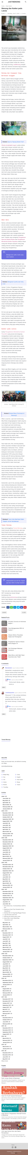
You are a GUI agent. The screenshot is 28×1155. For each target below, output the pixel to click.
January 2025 (7, 835)
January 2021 (7, 951)
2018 (3, 986)
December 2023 (8, 864)
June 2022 (6, 903)
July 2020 (6, 964)
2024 (4, 837)
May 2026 (6, 800)
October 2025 (7, 817)
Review (5, 784)
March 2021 (7, 947)
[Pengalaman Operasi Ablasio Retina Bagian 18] (4, 643)
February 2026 (7, 806)
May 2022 (6, 922)
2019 (3, 978)
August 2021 (7, 937)
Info (4, 779)
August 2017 (7, 1007)
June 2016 (6, 1021)
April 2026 (6, 802)
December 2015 (7, 1028)
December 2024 (8, 839)
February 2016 (7, 1023)
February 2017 (7, 1013)
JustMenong (14, 2)
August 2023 (7, 872)
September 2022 (8, 897)
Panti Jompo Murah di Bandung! (10, 1078)
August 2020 (7, 961)
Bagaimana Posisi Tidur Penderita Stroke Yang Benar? (14, 910)
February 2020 (7, 974)
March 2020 (7, 972)
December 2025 (8, 813)
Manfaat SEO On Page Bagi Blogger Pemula (15, 912)
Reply (3, 687)
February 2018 (7, 992)
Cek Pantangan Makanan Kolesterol (15, 649)
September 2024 (8, 846)
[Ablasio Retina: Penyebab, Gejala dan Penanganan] (4, 637)
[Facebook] (7, 607)
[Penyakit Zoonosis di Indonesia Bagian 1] (4, 623)
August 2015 (7, 1034)
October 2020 (7, 957)
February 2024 (7, 858)
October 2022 (7, 895)
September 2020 (8, 959)
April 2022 (6, 924)
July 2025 (6, 823)
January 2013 (7, 1048)
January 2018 (7, 995)
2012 (3, 1050)
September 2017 (8, 1005)
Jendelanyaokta (9, 692)
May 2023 (6, 879)
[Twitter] (11, 607)
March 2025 (7, 831)
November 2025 (8, 815)
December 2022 (8, 891)
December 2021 (7, 933)
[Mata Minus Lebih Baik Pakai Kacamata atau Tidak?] (4, 657)
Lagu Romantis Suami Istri (10, 914)
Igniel (16, 1153)
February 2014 (7, 1040)
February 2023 (7, 885)
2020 (4, 953)
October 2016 (7, 1019)
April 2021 (6, 945)
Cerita (18, 774)
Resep (18, 782)
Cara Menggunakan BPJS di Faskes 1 (16, 629)
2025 (4, 810)
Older (24, 612)
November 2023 (8, 866)
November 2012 (8, 1054)
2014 (3, 1036)
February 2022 (7, 928)
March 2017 (6, 1011)
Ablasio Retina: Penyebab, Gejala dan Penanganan (15, 635)
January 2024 (7, 860)
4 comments (25, 13)
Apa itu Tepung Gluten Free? (16, 142)
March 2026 (7, 804)
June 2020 (6, 966)
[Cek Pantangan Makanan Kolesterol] (4, 650)
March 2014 (6, 1038)
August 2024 (7, 848)
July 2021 (6, 939)
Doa (4, 777)
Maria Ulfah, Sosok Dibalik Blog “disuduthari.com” (11, 919)
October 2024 (7, 844)
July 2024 (6, 850)
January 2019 (7, 984)
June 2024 (6, 852)
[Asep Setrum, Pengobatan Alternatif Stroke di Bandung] (14, 1111)
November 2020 (8, 955)
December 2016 (7, 1017)
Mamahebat (8, 668)
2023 (4, 862)
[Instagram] (13, 1147)
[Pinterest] (25, 607)
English (18, 777)
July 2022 (6, 901)
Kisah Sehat (20, 779)
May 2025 (6, 827)
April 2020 (6, 970)
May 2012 (6, 1059)
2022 (3, 889)
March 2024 (7, 856)
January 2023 (7, 887)
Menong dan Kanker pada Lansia (12, 916)
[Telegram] (14, 607)
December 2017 (7, 999)
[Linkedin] (21, 607)
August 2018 (7, 988)
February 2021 (7, 949)
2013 (3, 1044)
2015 (3, 1026)
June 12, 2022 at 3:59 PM (17, 679)
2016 (3, 1015)
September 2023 (8, 870)
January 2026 (7, 808)
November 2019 (7, 980)
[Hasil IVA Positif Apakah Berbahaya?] (14, 1094)
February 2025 (8, 833)
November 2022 (8, 893)
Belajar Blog (6, 774)
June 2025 (6, 825)
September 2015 (8, 1032)
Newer (4, 612)
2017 (3, 997)
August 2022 (7, 899)
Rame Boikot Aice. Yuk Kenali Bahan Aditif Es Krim (15, 906)
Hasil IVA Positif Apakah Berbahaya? (11, 1096)
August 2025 (7, 821)
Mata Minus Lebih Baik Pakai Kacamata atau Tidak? (16, 656)
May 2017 (6, 1009)
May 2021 (6, 943)
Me (10, 679)
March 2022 (7, 926)
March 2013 (6, 1046)
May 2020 (6, 968)
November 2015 (7, 1030)
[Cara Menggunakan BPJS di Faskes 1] (4, 630)
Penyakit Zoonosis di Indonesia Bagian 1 (17, 622)
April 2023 (6, 881)
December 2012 (7, 1052)
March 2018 (7, 990)
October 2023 (7, 868)
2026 (3, 796)
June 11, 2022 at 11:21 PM (20, 692)
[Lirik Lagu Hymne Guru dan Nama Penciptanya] (14, 1129)
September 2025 (8, 819)
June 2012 (6, 1057)
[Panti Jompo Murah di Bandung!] (14, 1076)
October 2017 (7, 1003)
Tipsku (18, 784)
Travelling (5, 787)
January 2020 (7, 976)
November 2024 (8, 841)
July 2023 (6, 875)
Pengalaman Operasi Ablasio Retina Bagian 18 (16, 642)
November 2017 (7, 1001)
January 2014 (7, 1042)
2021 (3, 930)
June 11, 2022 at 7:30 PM (18, 668)
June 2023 (6, 877)
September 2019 (8, 982)
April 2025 (6, 829)
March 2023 (7, 883)
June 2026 (6, 798)
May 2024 (6, 854)
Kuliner (5, 782)
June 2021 (6, 941)
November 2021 (7, 935)
